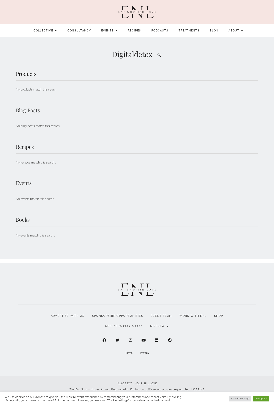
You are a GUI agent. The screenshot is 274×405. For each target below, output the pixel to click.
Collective (43, 30)
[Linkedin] (156, 340)
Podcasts (159, 30)
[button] (159, 55)
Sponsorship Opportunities (117, 315)
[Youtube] (143, 340)
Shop (218, 315)
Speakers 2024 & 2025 (124, 325)
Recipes (134, 30)
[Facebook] (104, 340)
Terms (129, 352)
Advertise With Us (68, 315)
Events (107, 30)
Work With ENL (193, 315)
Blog (214, 30)
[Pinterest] (169, 340)
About (234, 30)
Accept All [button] (261, 398)
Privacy (144, 352)
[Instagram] (130, 340)
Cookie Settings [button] (240, 398)
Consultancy (79, 30)
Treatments (189, 30)
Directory (159, 325)
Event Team (161, 315)
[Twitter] (117, 340)
